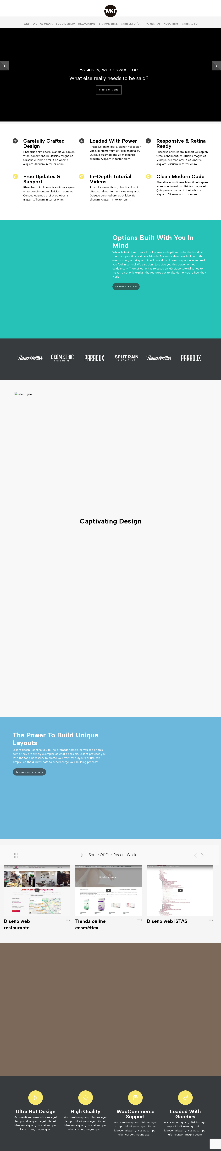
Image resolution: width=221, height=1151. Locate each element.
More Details (46, 887)
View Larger (27, 887)
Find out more (109, 90)
